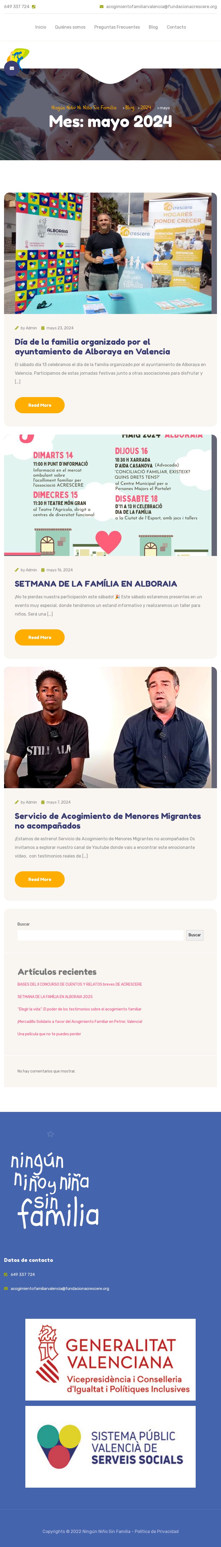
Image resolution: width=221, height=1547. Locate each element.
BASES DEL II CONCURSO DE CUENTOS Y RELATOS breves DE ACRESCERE (80, 984)
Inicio (40, 27)
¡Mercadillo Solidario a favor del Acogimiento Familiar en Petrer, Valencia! (80, 1021)
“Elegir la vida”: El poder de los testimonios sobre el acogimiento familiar (79, 1009)
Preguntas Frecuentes (117, 27)
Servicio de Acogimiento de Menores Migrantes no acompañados (108, 821)
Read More (39, 405)
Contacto (176, 27)
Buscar (24, 924)
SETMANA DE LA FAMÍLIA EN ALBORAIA (96, 584)
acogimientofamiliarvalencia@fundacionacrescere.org (161, 6)
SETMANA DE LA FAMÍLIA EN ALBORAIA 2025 (55, 997)
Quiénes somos (70, 27)
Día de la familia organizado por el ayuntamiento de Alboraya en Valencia (92, 346)
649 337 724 (16, 6)
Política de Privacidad (157, 1531)
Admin (31, 328)
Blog (153, 27)
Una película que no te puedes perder (49, 1034)
